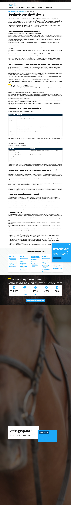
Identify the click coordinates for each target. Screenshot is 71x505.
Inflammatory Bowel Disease (35, 256)
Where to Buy (40, 7)
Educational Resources (20, 7)
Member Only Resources (31, 7)
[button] (62, 1)
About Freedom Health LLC (49, 7)
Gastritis (11, 256)
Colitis (22, 256)
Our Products (11, 7)
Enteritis (44, 256)
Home (9, 11)
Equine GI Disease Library (22, 11)
